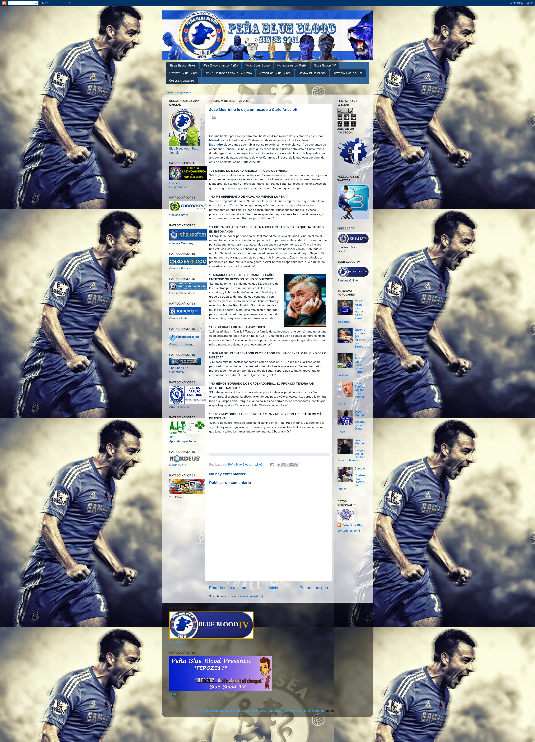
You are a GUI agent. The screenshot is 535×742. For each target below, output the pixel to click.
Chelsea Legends (182, 80)
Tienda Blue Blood (312, 73)
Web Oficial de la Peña (220, 65)
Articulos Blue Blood (275, 73)
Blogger (330, 710)
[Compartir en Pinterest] (295, 465)
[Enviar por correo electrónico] (280, 465)
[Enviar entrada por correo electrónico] (272, 464)
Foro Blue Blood (257, 65)
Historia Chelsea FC (348, 73)
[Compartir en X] (287, 465)
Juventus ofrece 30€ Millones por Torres (360, 338)
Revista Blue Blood (183, 73)
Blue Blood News (182, 65)
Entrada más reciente (228, 588)
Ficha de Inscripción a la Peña (228, 73)
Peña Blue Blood (354, 525)
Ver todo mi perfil (349, 530)
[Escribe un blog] (284, 465)
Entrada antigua (313, 588)
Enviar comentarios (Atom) (245, 596)
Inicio (273, 588)
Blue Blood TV (325, 65)
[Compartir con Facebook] (291, 465)
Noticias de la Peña (292, 65)
